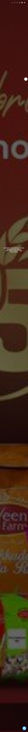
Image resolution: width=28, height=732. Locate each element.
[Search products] (26, 79)
